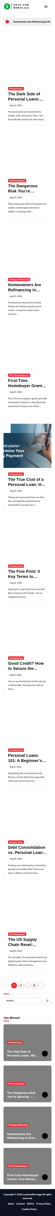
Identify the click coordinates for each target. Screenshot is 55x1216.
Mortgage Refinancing (19, 279)
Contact (20, 1203)
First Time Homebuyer (19, 375)
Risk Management (17, 180)
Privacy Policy (43, 1203)
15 (34, 985)
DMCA (30, 1203)
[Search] (47, 1000)
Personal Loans (16, 88)
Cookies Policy (29, 1209)
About (11, 1203)
